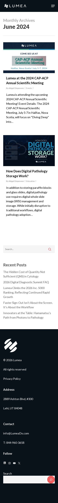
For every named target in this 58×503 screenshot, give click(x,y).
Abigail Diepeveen (16, 88)
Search (7, 473)
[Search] (51, 479)
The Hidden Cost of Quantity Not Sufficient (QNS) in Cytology (24, 274)
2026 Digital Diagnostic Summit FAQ (26, 282)
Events (29, 88)
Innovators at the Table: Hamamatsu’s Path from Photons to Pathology (27, 315)
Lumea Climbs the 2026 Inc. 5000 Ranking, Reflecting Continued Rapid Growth (26, 292)
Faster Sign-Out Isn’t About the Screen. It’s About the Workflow (28, 305)
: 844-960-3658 (14, 442)
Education (30, 181)
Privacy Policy (12, 378)
